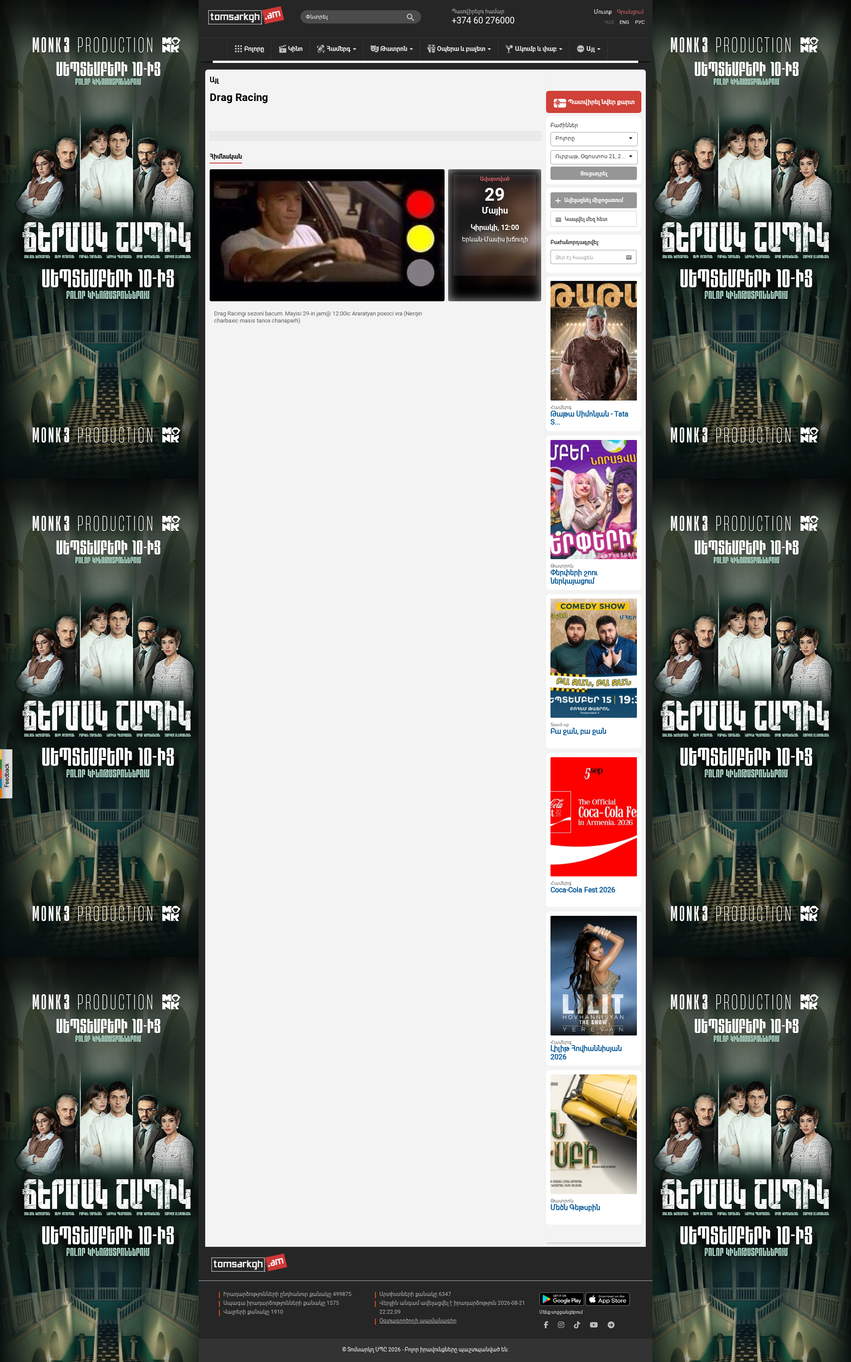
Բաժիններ (564, 125)
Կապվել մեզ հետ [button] (585, 219)
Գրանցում (630, 12)
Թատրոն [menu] (394, 48)
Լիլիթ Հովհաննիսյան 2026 (586, 1052)
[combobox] (594, 139)
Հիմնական (226, 156)
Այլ (214, 80)
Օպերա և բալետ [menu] (462, 48)
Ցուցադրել (593, 174)
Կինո (295, 48)
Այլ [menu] (591, 48)
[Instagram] (561, 1325)
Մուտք (603, 12)
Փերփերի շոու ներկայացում (573, 576)
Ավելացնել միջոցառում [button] (593, 200)
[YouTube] (594, 1325)
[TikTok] (577, 1325)
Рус (640, 22)
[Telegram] (611, 1325)
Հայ (609, 22)
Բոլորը (254, 48)
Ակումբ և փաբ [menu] (536, 48)
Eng (624, 22)
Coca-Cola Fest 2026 (582, 890)
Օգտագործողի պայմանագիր (418, 1321)
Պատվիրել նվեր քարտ (600, 101)
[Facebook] (546, 1325)
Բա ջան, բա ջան (578, 731)
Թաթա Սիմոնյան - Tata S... (589, 418)
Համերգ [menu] (339, 48)
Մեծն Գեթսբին (575, 1207)
